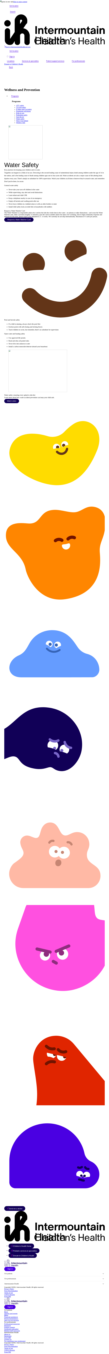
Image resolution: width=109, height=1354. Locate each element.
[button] (21, 1246)
